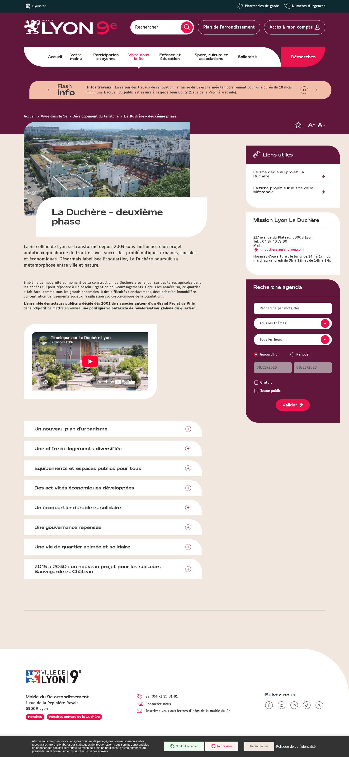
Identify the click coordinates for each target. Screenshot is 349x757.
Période (302, 354)
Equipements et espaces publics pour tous (87, 468)
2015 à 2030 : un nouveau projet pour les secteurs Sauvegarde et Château (97, 569)
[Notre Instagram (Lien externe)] (281, 705)
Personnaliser (259, 746)
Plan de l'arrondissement (229, 27)
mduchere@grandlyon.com (282, 249)
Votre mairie (76, 57)
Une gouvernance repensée (67, 527)
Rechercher (146, 27)
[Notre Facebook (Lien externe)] (269, 705)
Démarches (303, 57)
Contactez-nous (158, 704)
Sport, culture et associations (211, 57)
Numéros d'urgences (308, 6)
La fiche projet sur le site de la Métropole (283, 190)
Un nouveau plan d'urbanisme (70, 429)
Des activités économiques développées (84, 488)
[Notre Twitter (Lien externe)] (319, 705)
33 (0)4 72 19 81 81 (162, 696)
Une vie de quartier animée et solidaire (82, 547)
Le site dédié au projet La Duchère (278, 174)
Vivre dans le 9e (138, 57)
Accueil (55, 56)
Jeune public (270, 391)
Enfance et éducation (170, 57)
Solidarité (247, 56)
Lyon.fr (39, 6)
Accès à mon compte (291, 27)
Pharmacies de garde (262, 6)
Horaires (35, 717)
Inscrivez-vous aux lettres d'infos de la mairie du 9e (188, 711)
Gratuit (266, 382)
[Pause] (304, 90)
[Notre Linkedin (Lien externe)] (294, 705)
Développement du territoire (96, 116)
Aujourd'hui (269, 354)
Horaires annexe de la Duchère (74, 717)
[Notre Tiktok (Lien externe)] (307, 705)
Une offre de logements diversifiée (78, 448)
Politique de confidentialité (296, 746)
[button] (48, 90)
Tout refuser (224, 746)
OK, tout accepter (187, 746)
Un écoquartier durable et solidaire (77, 507)
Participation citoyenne (106, 57)
